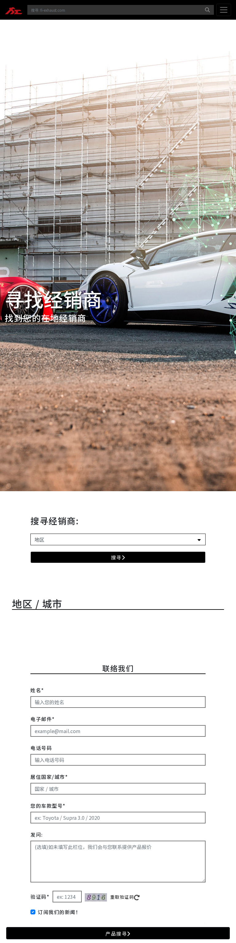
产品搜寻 (116, 933)
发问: (36, 834)
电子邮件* (42, 719)
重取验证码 (122, 897)
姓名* (37, 690)
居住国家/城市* (49, 776)
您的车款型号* (48, 805)
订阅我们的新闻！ (59, 912)
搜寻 (116, 557)
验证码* (39, 896)
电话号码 (41, 748)
